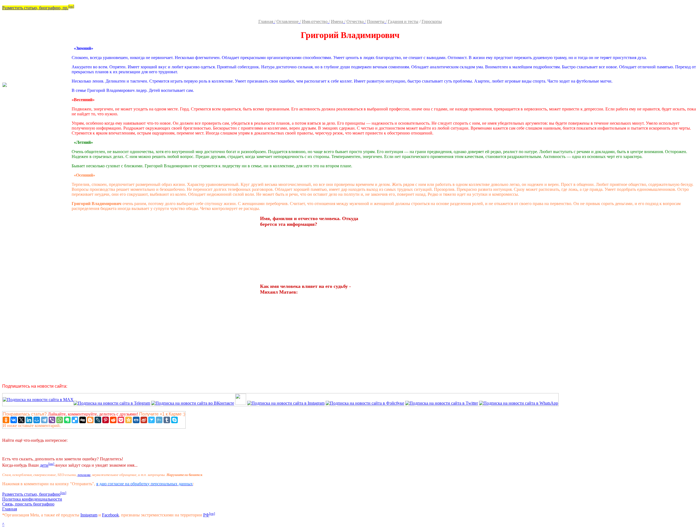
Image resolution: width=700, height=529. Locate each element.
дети (44, 465)
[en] (71, 6)
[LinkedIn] (29, 420)
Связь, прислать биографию (28, 504)
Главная (9, 509)
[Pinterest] (105, 420)
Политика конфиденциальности (32, 499)
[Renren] (136, 420)
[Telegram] (44, 420)
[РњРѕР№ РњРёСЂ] (36, 420)
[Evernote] (67, 420)
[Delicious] (75, 420)
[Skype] (174, 420)
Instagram (88, 515)
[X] (21, 420)
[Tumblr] (167, 420)
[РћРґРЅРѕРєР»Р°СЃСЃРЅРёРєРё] (6, 420)
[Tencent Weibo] (159, 420)
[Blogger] (90, 420)
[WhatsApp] (59, 420)
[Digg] (82, 420)
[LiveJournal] (98, 420)
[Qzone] (128, 420)
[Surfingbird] (151, 420)
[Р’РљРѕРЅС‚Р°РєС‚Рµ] (13, 420)
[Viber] (52, 420)
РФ (206, 515)
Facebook (110, 515)
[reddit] (113, 420)
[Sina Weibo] (144, 420)
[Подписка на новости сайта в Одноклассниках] (240, 403)
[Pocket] (121, 420)
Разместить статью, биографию (31, 494)
